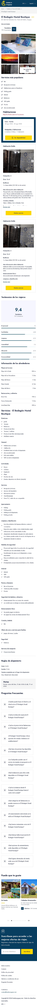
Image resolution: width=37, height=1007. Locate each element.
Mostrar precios (18, 213)
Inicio (2, 9)
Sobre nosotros (5, 966)
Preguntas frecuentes (7, 982)
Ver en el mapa (5, 24)
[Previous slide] (8, 921)
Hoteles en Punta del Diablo (13, 9)
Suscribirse (27, 952)
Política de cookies (6, 976)
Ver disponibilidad (19, 138)
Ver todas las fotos (27, 70)
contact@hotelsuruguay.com (8, 992)
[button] (11, 920)
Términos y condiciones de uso (10, 979)
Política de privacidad (7, 972)
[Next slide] (29, 921)
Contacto (3, 969)
